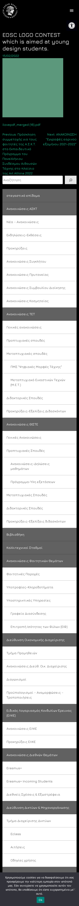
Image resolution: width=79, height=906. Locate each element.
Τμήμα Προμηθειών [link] (21, 653)
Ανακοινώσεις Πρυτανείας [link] (27, 274)
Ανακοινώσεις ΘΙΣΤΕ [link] (22, 424)
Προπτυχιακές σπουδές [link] (25, 340)
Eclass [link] (16, 834)
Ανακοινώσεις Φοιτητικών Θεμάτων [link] (34, 561)
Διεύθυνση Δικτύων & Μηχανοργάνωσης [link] (37, 807)
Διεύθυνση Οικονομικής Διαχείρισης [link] (35, 640)
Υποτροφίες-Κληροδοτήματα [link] (29, 587)
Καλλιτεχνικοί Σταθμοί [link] (24, 547)
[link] (71, 25)
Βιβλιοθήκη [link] (15, 534)
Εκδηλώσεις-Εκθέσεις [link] (24, 235)
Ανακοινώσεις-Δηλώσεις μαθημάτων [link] (30, 466)
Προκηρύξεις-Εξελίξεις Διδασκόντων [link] (36, 411)
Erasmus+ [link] (14, 768)
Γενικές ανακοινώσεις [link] (24, 327)
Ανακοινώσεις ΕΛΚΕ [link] (21, 728)
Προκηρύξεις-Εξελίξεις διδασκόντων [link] (36, 521)
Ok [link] (40, 900)
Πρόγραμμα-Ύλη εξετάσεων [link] (33, 482)
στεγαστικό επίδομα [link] (23, 195)
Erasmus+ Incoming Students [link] (29, 781)
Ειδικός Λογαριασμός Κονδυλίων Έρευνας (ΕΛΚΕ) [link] (39, 713)
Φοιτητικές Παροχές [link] (23, 574)
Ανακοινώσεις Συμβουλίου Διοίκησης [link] (35, 288)
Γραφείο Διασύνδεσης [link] (28, 613)
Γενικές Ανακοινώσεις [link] (23, 437)
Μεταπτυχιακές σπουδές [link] (26, 353)
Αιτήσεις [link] (18, 847)
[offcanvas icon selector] (72, 10)
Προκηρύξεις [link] (16, 248)
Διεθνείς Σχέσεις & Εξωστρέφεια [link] (33, 794)
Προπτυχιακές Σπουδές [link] (25, 450)
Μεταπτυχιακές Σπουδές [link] (26, 495)
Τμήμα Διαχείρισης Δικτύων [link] (28, 821)
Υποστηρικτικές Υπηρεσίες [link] (28, 600)
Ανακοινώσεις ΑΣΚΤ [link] (21, 208)
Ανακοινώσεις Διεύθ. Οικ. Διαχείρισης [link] (36, 666)
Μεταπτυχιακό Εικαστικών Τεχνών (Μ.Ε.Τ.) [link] (38, 382)
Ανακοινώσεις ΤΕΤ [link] (20, 314)
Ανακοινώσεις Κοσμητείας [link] (27, 301)
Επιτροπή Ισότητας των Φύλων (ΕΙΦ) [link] (39, 626)
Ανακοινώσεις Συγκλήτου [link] (26, 261)
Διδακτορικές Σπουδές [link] (24, 398)
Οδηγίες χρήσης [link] (23, 860)
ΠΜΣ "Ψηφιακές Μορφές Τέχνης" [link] (36, 367)
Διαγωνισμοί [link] (16, 679)
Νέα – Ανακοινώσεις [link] (22, 222)
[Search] (71, 180)
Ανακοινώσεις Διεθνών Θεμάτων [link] (32, 755)
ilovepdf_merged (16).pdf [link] (21, 124)
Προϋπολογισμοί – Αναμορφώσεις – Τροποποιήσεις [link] (34, 695)
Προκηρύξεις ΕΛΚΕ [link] (21, 742)
